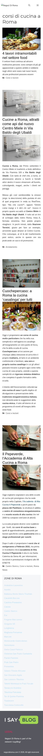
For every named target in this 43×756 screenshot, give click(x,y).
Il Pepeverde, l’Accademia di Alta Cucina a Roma (17, 458)
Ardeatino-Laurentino (13, 585)
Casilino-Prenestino (13, 602)
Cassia (7, 607)
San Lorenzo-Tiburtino (14, 679)
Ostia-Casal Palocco (13, 649)
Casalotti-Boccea (11, 598)
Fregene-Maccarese (13, 619)
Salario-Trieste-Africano (14, 671)
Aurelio (7, 590)
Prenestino (9, 666)
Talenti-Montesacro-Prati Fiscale (18, 684)
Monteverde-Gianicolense (15, 641)
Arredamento (11, 247)
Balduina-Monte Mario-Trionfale (18, 594)
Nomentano (9, 645)
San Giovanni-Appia (13, 675)
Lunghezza (9, 628)
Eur (5, 615)
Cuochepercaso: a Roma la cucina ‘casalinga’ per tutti (17, 295)
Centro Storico (12, 566)
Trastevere (9, 701)
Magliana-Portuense (13, 632)
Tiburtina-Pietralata (12, 692)
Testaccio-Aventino (12, 688)
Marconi (7, 637)
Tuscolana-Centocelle (13, 705)
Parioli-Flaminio (11, 658)
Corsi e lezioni (12, 78)
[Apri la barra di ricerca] (29, 5)
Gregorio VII (9, 624)
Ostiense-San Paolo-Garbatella (18, 654)
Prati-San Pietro (11, 662)
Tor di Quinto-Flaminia (14, 696)
